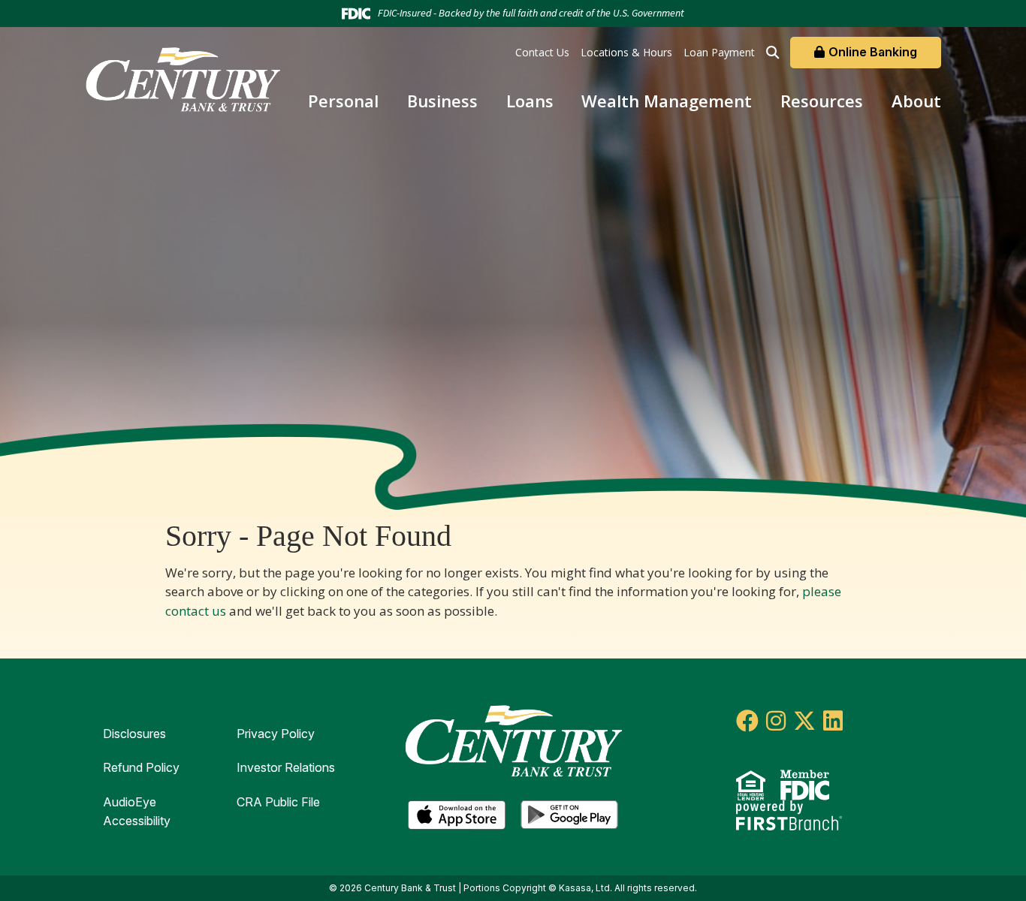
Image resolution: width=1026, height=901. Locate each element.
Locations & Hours (626, 52)
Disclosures (134, 733)
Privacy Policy (276, 733)
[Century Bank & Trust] (182, 77)
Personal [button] (343, 100)
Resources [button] (821, 100)
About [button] (916, 100)
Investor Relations (286, 767)
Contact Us (542, 52)
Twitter (804, 721)
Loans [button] (530, 100)
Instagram (776, 721)
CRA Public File (278, 801)
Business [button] (442, 100)
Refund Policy (141, 767)
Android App (569, 815)
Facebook (747, 721)
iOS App (456, 815)
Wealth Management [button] (666, 100)
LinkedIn (833, 721)
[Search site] (772, 52)
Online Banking (872, 51)
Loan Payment (719, 52)
